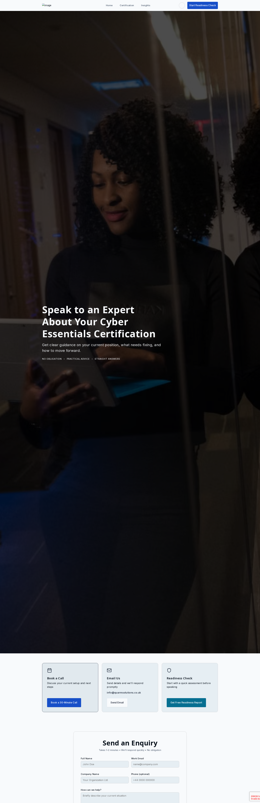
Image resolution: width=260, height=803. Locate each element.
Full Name (86, 758)
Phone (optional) (140, 774)
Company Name (90, 774)
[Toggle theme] (182, 5)
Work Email (137, 758)
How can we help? (91, 789)
